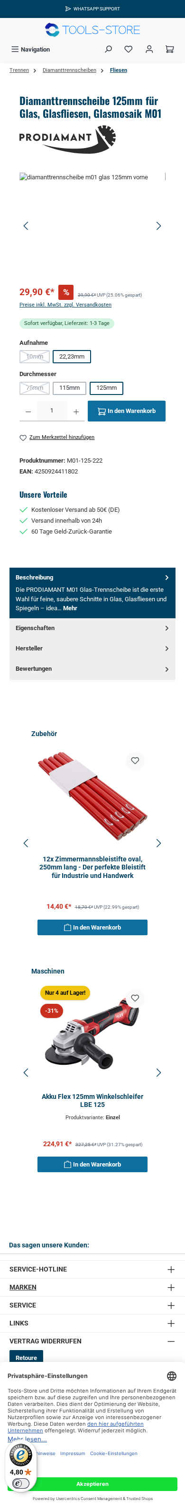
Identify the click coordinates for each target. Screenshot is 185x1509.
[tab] (92, 593)
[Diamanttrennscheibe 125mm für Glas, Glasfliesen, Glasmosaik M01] (92, 226)
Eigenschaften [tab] (35, 628)
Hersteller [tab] (29, 648)
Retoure (26, 1357)
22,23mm (71, 356)
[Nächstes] (158, 226)
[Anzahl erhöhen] (76, 411)
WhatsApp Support (97, 9)
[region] (92, 226)
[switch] (20, 1483)
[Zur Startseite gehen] (92, 30)
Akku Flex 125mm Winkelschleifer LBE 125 (92, 1101)
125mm (106, 387)
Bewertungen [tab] (34, 668)
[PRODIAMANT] (92, 139)
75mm (38, 389)
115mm (69, 387)
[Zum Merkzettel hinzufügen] (135, 761)
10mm (38, 358)
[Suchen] (108, 49)
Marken (23, 1287)
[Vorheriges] (26, 226)
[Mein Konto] (149, 49)
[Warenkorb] (169, 49)
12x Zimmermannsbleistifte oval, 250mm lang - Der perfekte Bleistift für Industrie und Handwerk (92, 867)
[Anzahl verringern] (28, 411)
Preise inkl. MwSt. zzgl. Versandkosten (65, 305)
